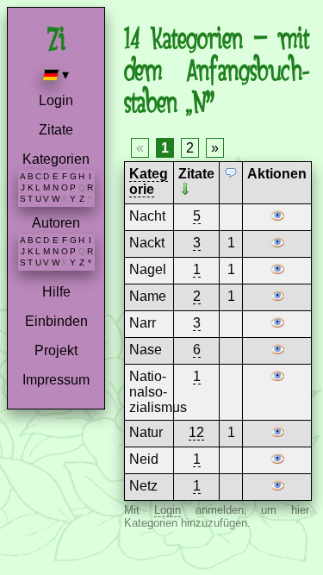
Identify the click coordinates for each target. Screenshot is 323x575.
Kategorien (56, 159)
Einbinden (56, 321)
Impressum (56, 379)
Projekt (56, 350)
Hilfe (56, 291)
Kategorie (148, 181)
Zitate (56, 129)
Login (56, 100)
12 (196, 432)
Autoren (56, 223)
